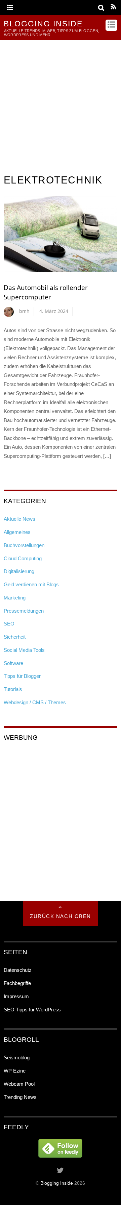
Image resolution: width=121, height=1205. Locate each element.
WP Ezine (15, 1071)
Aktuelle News (19, 519)
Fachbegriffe (17, 983)
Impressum (16, 996)
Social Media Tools (24, 650)
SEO (9, 623)
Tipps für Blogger (22, 676)
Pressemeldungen (24, 611)
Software (13, 663)
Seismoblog (17, 1057)
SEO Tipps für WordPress (32, 1009)
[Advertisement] (60, 104)
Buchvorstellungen (24, 545)
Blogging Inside (56, 1183)
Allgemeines (17, 532)
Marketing (15, 597)
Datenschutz (18, 970)
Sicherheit (15, 637)
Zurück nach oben (60, 916)
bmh (24, 311)
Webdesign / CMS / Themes (35, 702)
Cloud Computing (23, 558)
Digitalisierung (19, 571)
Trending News (20, 1097)
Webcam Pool (19, 1084)
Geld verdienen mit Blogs (31, 584)
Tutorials (13, 689)
